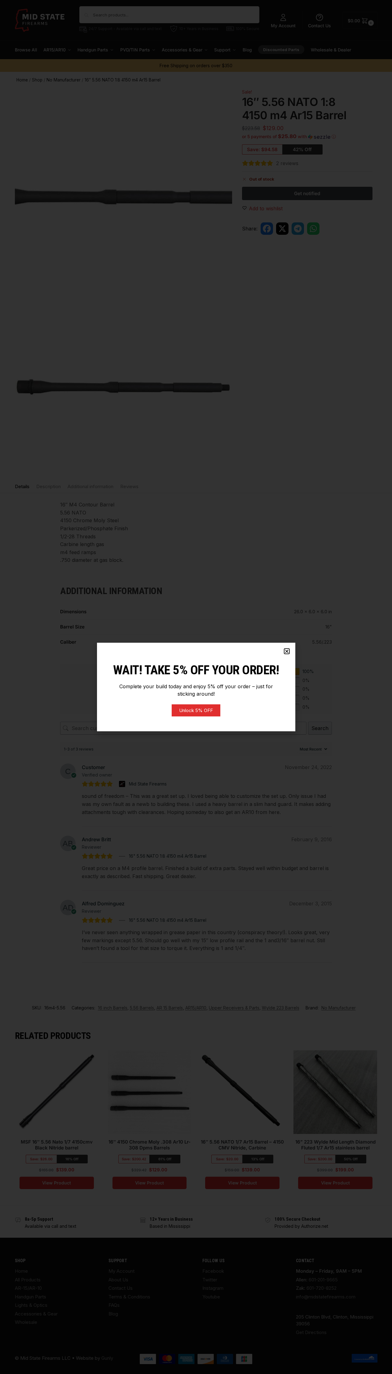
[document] (196, 687)
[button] (286, 651)
